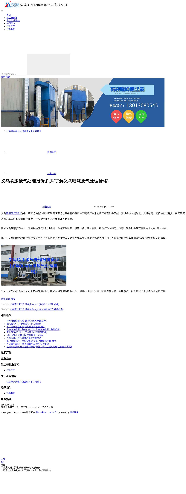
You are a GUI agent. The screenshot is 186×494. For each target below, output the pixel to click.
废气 (13, 213)
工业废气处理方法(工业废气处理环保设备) (27, 332)
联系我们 (11, 29)
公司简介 (11, 23)
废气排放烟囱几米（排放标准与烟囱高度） (27, 321)
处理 (18, 213)
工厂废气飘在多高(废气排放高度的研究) (26, 326)
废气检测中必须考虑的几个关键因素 (24, 324)
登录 (3, 77)
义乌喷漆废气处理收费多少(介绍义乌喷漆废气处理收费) (36, 309)
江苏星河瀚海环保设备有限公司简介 (24, 382)
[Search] (48, 64)
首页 (9, 15)
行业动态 (11, 26)
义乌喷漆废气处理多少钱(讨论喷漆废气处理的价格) (34, 304)
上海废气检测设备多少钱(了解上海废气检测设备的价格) (33, 329)
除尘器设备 (12, 17)
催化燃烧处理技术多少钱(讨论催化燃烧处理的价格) (31, 341)
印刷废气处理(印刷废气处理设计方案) (25, 335)
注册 (8, 77)
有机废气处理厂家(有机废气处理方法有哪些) (28, 344)
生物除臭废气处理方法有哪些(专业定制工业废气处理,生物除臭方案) (39, 346)
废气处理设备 (13, 20)
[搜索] (21, 52)
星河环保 (74, 412)
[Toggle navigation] (2, 10)
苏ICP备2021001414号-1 (47, 412)
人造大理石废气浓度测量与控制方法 (24, 338)
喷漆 (8, 213)
